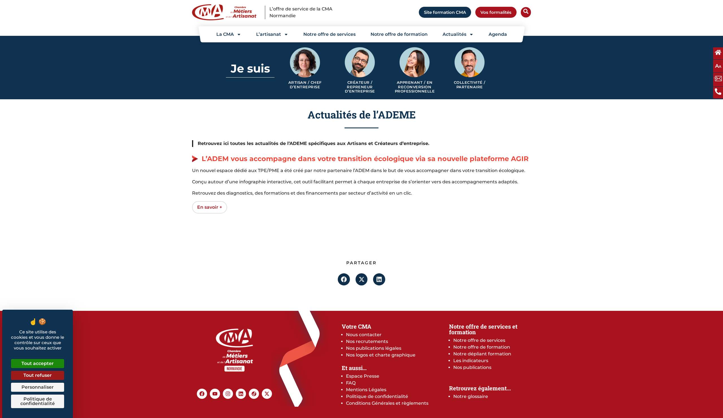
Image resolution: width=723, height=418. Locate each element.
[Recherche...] (526, 12)
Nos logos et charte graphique (380, 355)
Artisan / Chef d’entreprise (305, 84)
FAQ (351, 383)
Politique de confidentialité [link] (37, 401)
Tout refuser (37, 375)
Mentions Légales (366, 389)
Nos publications (472, 367)
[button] (344, 279)
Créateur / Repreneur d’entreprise (360, 86)
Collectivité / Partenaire (469, 84)
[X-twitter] (267, 394)
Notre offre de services (329, 34)
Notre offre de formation (399, 34)
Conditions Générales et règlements (387, 403)
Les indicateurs (470, 360)
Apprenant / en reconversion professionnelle (415, 86)
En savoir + (209, 207)
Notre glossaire (470, 396)
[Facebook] (202, 394)
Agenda (498, 34)
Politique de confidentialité (377, 396)
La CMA (225, 34)
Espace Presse (362, 376)
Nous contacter (364, 334)
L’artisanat (268, 34)
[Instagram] (228, 394)
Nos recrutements (367, 341)
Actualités (454, 34)
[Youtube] (215, 394)
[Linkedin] (241, 394)
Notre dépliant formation (482, 354)
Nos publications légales (373, 348)
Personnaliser (37, 387)
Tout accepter (37, 363)
